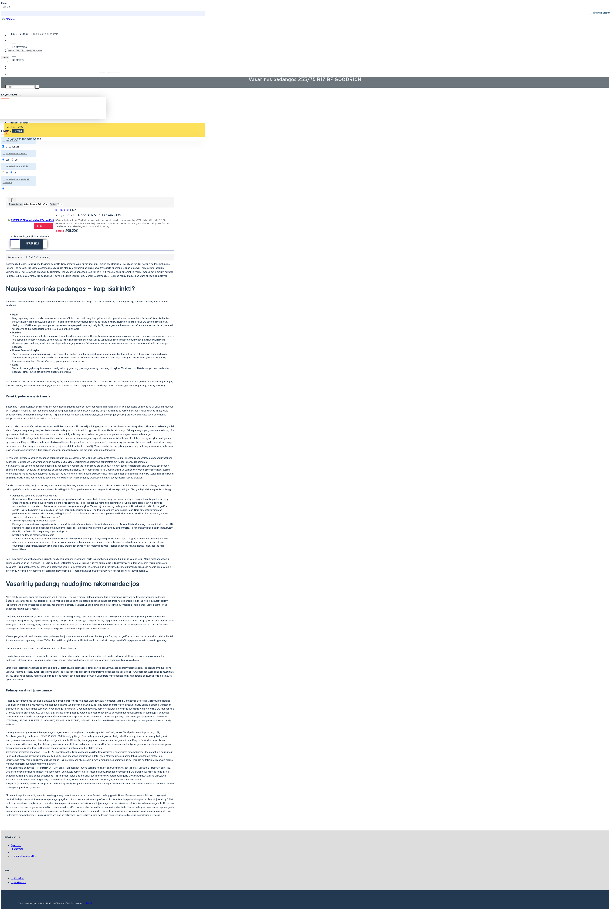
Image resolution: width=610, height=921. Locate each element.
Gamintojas (12, 140)
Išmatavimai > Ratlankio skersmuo (16, 181)
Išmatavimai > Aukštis (17, 166)
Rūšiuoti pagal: (16, 204)
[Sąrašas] (14, 200)
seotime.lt (87, 903)
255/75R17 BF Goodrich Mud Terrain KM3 (88, 215)
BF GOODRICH (62, 210)
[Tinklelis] (10, 200)
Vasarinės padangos (109, 72)
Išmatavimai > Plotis (16, 153)
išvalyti (18, 131)
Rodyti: (53, 204)
